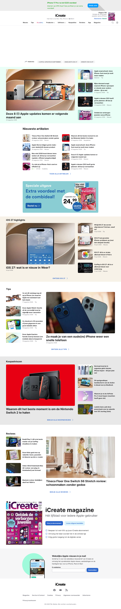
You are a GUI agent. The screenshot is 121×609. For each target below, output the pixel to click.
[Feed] (66, 590)
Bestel (104, 18)
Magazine (26, 595)
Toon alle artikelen (58, 174)
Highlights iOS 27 (71, 62)
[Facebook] (54, 590)
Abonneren (98, 18)
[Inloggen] (117, 22)
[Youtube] (60, 590)
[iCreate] (60, 15)
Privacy (58, 595)
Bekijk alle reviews (59, 492)
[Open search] (112, 22)
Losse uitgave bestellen (74, 523)
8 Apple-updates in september (50, 62)
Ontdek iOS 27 (59, 278)
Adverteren (86, 595)
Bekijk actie (93, 5)
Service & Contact (38, 595)
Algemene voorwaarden (71, 595)
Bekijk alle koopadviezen (59, 420)
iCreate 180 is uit (87, 62)
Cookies (50, 595)
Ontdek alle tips (59, 349)
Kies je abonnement (54, 523)
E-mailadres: (56, 567)
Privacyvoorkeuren (29, 600)
